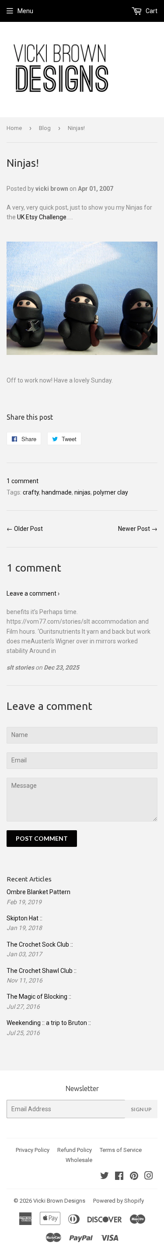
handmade (57, 492)
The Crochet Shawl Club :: (42, 970)
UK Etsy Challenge (41, 217)
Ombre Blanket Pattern (38, 891)
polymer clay (110, 492)
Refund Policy (74, 1150)
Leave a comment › (33, 593)
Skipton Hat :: (24, 918)
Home (14, 128)
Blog (45, 128)
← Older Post (25, 528)
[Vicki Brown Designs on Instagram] (148, 1176)
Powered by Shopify (118, 1200)
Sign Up (141, 1109)
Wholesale (79, 1160)
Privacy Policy (32, 1150)
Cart (150, 10)
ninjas (82, 492)
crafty (31, 492)
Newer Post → (137, 528)
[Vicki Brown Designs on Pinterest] (134, 1176)
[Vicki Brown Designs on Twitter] (104, 1176)
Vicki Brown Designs (59, 1200)
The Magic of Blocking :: (39, 996)
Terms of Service (121, 1150)
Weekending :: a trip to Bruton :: (49, 1022)
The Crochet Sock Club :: (40, 944)
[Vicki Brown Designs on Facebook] (119, 1176)
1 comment (22, 480)
